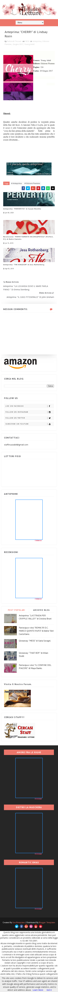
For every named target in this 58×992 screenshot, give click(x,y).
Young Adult (29, 44)
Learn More (38, 990)
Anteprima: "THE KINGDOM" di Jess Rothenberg (23, 265)
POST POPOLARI (16, 610)
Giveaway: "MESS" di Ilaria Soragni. (35, 640)
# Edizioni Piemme (32, 183)
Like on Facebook (14, 406)
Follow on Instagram (16, 412)
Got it (49, 990)
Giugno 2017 (18, 44)
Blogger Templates (47, 922)
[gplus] (26, 926)
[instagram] (31, 926)
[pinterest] (40, 926)
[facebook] (21, 926)
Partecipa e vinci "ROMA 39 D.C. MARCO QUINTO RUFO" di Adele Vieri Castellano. (36, 630)
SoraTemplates (19, 922)
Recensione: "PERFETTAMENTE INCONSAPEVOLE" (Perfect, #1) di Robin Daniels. (28, 238)
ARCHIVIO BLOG (41, 610)
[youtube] (36, 926)
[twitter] (16, 926)
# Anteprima (16, 183)
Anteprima (37, 41)
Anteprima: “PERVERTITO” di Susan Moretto (22, 209)
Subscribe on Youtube (17, 424)
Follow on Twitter (15, 418)
